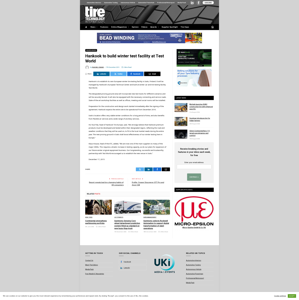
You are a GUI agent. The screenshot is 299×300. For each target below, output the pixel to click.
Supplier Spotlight (170, 27)
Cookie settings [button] (280, 296)
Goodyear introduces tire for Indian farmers (199, 119)
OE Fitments (118, 217)
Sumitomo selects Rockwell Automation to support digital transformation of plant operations (156, 225)
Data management (149, 217)
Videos (144, 27)
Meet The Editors (91, 265)
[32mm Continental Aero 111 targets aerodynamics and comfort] (180, 134)
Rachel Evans (98, 67)
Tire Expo (185, 27)
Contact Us (89, 260)
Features (104, 27)
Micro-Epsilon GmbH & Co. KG (194, 227)
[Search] (212, 27)
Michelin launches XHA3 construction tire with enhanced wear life (201, 106)
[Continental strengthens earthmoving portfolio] (98, 207)
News (93, 27)
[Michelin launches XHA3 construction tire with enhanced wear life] (180, 107)
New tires (88, 217)
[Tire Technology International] (95, 14)
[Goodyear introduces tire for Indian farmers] (180, 121)
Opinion (135, 27)
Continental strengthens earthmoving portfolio (96, 222)
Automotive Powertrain (146, 3)
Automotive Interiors (94, 3)
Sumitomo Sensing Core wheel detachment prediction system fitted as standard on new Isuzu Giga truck (127, 225)
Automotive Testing (111, 3)
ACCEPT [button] (292, 296)
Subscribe (208, 3)
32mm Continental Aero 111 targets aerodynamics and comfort (199, 133)
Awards (153, 27)
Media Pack (182, 3)
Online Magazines (119, 27)
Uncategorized (91, 50)
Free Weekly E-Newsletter (94, 274)
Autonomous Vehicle (128, 3)
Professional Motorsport (165, 3)
